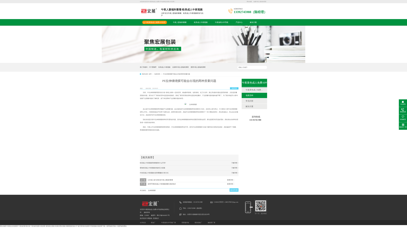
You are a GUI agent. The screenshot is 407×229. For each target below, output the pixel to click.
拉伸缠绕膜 (152, 190)
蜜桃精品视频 (50, 226)
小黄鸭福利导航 (110, 226)
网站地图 (249, 1)
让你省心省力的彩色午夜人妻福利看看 (160, 180)
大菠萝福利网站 (121, 226)
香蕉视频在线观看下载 (97, 226)
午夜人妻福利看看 (180, 22)
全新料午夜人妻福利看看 (180, 67)
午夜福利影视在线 (24, 226)
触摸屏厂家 (211, 222)
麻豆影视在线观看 (84, 226)
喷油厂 (153, 222)
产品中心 (239, 22)
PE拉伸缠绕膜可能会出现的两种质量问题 (176, 74)
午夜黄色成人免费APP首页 (155, 22)
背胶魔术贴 (185, 222)
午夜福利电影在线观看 (38, 226)
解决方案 (253, 22)
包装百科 (157, 74)
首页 (150, 74)
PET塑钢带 (152, 67)
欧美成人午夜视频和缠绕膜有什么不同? (153, 163)
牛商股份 (149, 218)
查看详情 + (230, 180)
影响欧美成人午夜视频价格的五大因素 (152, 168)
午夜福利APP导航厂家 (168, 222)
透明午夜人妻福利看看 (198, 67)
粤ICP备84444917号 (163, 215)
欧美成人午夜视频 (201, 22)
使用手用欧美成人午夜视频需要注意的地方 (162, 184)
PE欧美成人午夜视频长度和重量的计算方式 (154, 173)
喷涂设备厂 (199, 222)
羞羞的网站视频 (60, 226)
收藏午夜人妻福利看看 (260, 1)
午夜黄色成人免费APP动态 (254, 90)
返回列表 (234, 88)
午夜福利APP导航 (221, 22)
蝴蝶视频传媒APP (71, 226)
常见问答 (249, 101)
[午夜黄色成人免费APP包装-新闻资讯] (203, 62)
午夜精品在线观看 (12, 226)
